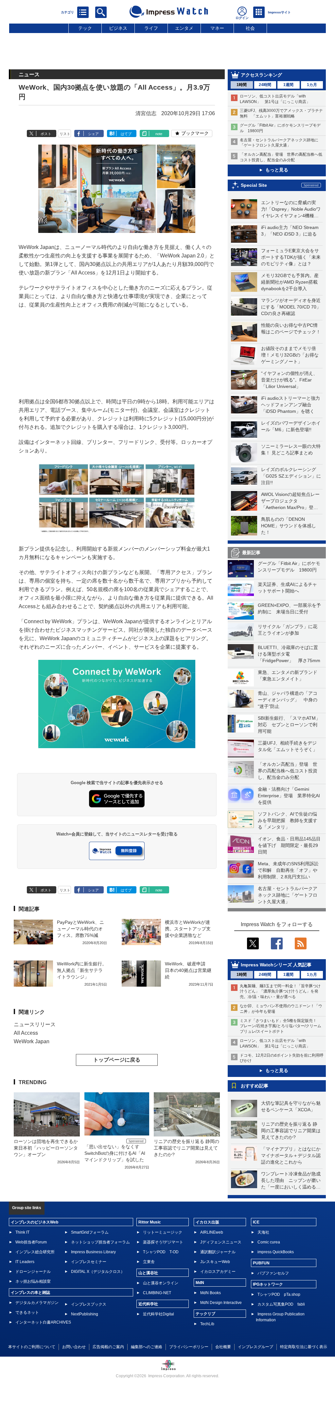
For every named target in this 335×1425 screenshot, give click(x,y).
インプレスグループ (255, 1347)
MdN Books (210, 1293)
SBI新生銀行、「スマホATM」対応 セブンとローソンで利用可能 (289, 724)
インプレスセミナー (88, 1261)
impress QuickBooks (275, 1252)
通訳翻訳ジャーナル (218, 1252)
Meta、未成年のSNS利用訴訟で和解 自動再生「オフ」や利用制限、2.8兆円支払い (288, 870)
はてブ (126, 134)
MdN (200, 1282)
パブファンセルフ (273, 1273)
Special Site (254, 185)
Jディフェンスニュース (220, 1242)
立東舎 (149, 1261)
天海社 (263, 1232)
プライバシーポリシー (188, 1347)
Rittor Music (149, 1222)
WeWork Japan (31, 1041)
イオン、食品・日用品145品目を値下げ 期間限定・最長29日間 (289, 845)
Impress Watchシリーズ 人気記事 (276, 964)
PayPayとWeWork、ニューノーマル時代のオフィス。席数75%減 (80, 929)
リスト (65, 134)
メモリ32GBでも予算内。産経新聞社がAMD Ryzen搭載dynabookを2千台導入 (290, 282)
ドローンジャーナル (33, 1271)
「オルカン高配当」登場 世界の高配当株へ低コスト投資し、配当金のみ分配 (287, 771)
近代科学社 (148, 1304)
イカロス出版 (207, 1222)
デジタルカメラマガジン (37, 1302)
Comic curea (268, 1242)
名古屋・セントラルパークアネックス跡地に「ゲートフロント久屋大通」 (287, 895)
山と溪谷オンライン (160, 1283)
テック (85, 28)
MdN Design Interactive (221, 1302)
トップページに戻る (116, 1060)
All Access (26, 1033)
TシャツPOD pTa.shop (278, 1294)
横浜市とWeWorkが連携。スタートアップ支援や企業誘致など (188, 929)
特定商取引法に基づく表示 (303, 1347)
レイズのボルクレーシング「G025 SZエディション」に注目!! (291, 476)
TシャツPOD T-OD (161, 1252)
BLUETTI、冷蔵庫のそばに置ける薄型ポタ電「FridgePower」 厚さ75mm (289, 654)
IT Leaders (24, 1261)
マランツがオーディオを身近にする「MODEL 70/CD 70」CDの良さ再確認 (291, 307)
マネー (217, 28)
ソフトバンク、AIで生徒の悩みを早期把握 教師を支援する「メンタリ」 (287, 820)
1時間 (242, 84)
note (158, 134)
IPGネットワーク (268, 1284)
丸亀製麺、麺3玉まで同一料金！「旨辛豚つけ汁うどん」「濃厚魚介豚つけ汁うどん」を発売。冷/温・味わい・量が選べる (280, 991)
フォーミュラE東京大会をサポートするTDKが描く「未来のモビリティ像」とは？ (291, 257)
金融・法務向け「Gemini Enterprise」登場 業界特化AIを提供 (289, 795)
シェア (93, 134)
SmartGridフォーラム (90, 1232)
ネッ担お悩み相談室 (33, 1281)
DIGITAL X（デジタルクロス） (98, 1271)
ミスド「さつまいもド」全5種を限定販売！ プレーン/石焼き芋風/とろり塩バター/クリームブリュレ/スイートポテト (280, 1026)
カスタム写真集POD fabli (281, 1304)
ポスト (46, 134)
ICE (256, 1222)
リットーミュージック (162, 1232)
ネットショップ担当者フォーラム (100, 1242)
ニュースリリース (35, 1024)
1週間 (288, 84)
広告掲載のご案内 (108, 1347)
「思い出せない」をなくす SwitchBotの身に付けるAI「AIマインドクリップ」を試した (114, 1153)
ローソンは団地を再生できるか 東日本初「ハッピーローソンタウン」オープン (46, 1148)
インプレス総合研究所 (35, 1252)
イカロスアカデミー (218, 1271)
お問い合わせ (74, 1347)
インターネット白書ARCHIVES (43, 1322)
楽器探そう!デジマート (163, 1242)
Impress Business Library (93, 1252)
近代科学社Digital (158, 1314)
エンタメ (184, 28)
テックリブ (205, 1313)
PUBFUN (261, 1263)
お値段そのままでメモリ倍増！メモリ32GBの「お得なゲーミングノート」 (290, 355)
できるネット (27, 1312)
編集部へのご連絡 (146, 1347)
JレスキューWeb (215, 1261)
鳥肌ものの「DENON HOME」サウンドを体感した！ (288, 526)
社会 (250, 28)
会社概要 (223, 1347)
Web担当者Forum (31, 1242)
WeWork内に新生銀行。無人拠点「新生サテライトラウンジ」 (82, 970)
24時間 (265, 84)
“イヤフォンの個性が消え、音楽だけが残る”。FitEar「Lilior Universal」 (289, 380)
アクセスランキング (261, 75)
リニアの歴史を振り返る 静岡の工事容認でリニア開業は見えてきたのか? (291, 1130)
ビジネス (118, 28)
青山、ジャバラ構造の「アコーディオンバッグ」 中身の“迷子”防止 (287, 700)
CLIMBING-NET (157, 1293)
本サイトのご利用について (31, 1347)
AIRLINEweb (211, 1232)
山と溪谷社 (148, 1273)
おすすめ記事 (254, 1085)
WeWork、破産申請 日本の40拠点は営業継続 (188, 970)
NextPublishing (84, 1314)
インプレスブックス (88, 1304)
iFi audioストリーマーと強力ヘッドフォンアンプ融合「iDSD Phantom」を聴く (290, 405)
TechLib (207, 1324)
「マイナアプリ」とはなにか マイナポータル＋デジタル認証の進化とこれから (293, 1155)
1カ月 (312, 84)
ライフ (151, 28)
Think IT (22, 1232)
